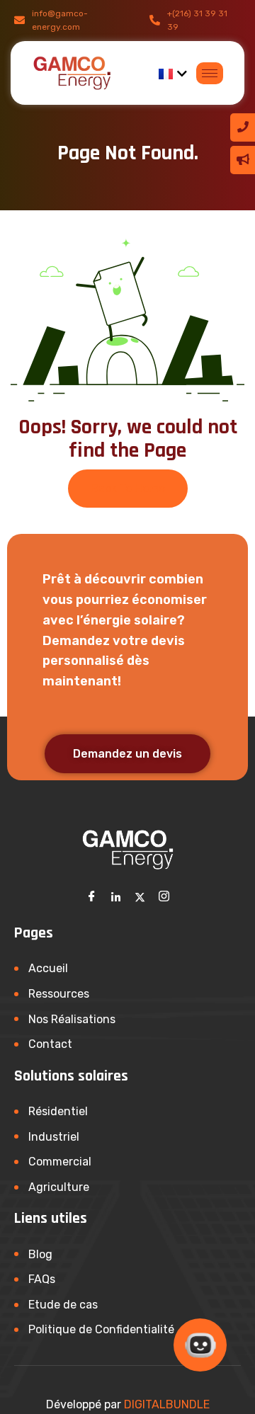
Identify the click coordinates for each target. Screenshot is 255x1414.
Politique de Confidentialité (101, 1329)
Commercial (59, 1161)
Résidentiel (58, 1111)
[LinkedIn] (115, 896)
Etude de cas (63, 1304)
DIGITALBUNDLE (167, 1404)
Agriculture (58, 1187)
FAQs (41, 1279)
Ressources (58, 993)
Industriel (53, 1137)
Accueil (48, 968)
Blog (40, 1254)
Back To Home (128, 488)
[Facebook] (91, 896)
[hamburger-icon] (209, 73)
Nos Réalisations (71, 1019)
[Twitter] (139, 896)
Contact (50, 1044)
